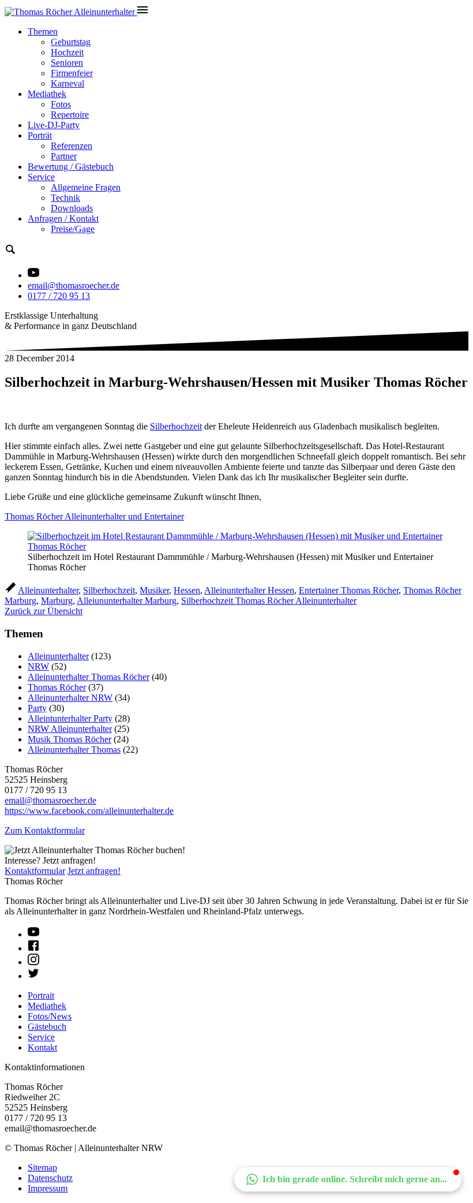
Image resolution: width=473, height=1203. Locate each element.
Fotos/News (50, 1016)
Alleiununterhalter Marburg (127, 601)
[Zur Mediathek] (33, 275)
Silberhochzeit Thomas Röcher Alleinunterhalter (268, 601)
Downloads (72, 208)
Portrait (41, 995)
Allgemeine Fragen (86, 187)
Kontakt (42, 1047)
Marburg (57, 601)
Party (37, 708)
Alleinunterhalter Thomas (74, 749)
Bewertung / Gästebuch (71, 166)
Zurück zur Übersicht (43, 611)
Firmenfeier (72, 73)
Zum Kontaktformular (45, 830)
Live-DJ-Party (54, 125)
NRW (38, 666)
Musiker (154, 590)
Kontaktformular (35, 871)
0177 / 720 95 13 (59, 296)
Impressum (47, 1188)
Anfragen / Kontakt (63, 218)
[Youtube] (33, 934)
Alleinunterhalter (48, 590)
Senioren (67, 63)
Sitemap (42, 1167)
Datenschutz (50, 1178)
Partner (64, 156)
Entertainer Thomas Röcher (349, 590)
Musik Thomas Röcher (69, 739)
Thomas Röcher (57, 687)
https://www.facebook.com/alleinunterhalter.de (89, 811)
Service (41, 177)
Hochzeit (67, 52)
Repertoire (70, 114)
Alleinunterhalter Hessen (249, 590)
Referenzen (71, 146)
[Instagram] (33, 962)
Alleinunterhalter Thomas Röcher (88, 677)
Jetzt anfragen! (94, 871)
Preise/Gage (73, 229)
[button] (347, 1179)
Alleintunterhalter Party (70, 718)
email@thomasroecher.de (73, 285)
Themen (43, 31)
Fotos (61, 104)
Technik (65, 198)
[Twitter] (33, 976)
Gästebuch (47, 1027)
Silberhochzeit (176, 426)
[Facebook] (33, 948)
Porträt (40, 135)
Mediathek (47, 94)
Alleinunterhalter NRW (70, 698)
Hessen (187, 590)
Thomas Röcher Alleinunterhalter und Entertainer (94, 516)
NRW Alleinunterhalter (70, 729)
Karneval (67, 83)
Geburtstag (71, 42)
